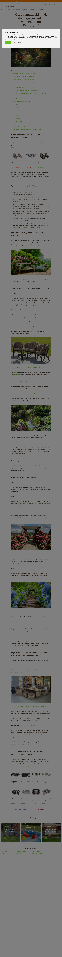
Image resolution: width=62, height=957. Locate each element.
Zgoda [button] (8, 43)
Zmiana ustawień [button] (17, 43)
